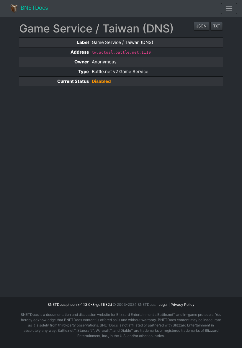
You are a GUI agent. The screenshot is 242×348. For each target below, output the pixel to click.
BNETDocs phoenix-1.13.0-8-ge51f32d (80, 304)
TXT (216, 26)
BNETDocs (34, 7)
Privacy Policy (182, 304)
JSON (201, 26)
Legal (163, 304)
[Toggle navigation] (229, 8)
